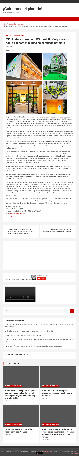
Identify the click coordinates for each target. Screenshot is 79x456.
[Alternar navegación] (5, 19)
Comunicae (14, 217)
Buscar (72, 311)
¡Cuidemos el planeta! (22, 8)
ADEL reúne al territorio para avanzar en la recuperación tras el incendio (29, 331)
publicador (9, 47)
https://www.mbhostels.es (18, 213)
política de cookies (48, 451)
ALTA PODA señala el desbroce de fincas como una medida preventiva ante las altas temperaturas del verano (58, 433)
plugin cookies (74, 453)
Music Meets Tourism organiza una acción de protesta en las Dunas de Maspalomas (33, 346)
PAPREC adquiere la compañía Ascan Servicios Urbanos (23, 335)
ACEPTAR (39, 453)
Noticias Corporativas (15, 35)
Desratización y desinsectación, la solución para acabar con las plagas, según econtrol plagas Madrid (20, 231)
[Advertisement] (20, 255)
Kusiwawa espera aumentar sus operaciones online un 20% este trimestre (57, 230)
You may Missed (12, 363)
